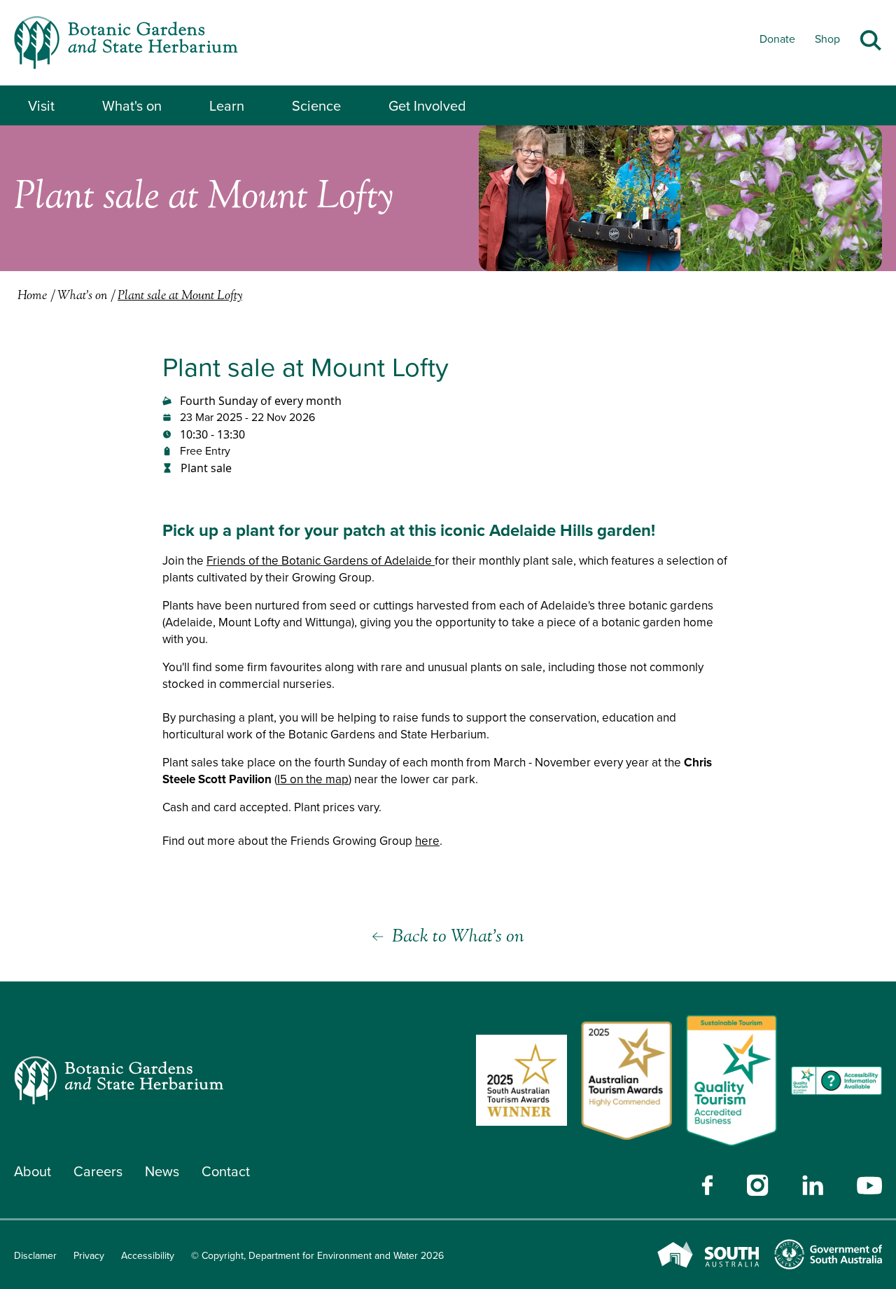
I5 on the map (313, 779)
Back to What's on (458, 937)
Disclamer (35, 1255)
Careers (98, 1171)
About (32, 1171)
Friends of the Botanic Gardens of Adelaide (320, 561)
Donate (777, 39)
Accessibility (147, 1255)
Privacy (89, 1255)
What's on (132, 106)
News (162, 1171)
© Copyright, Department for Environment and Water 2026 (317, 1255)
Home (32, 296)
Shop (827, 39)
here (427, 841)
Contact (226, 1171)
